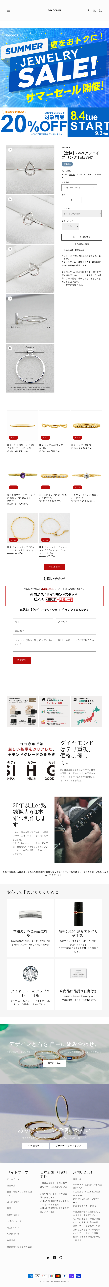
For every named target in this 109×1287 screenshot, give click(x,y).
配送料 (72, 174)
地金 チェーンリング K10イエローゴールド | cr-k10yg (21, 549)
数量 (63, 194)
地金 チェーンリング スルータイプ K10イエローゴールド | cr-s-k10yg (53, 550)
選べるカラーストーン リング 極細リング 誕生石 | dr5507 (21, 497)
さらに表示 (54, 567)
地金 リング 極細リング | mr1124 (51, 446)
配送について (13, 1234)
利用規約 (11, 1240)
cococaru (50, 1281)
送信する (21, 660)
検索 (9, 1208)
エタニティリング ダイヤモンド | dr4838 (53, 496)
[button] (8, 10)
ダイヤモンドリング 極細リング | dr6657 (85, 496)
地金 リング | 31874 (81, 445)
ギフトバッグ (67, 221)
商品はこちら (54, 1063)
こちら (80, 285)
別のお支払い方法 (82, 244)
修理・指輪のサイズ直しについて (19, 1194)
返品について (13, 1227)
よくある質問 (13, 1202)
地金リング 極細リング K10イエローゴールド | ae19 (21, 446)
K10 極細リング (36, 1145)
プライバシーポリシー (17, 1221)
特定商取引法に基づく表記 (19, 1247)
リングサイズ (67, 208)
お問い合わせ (13, 1215)
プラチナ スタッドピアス (68, 1145)
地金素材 (65, 182)
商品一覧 (11, 1185)
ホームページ (13, 1179)
